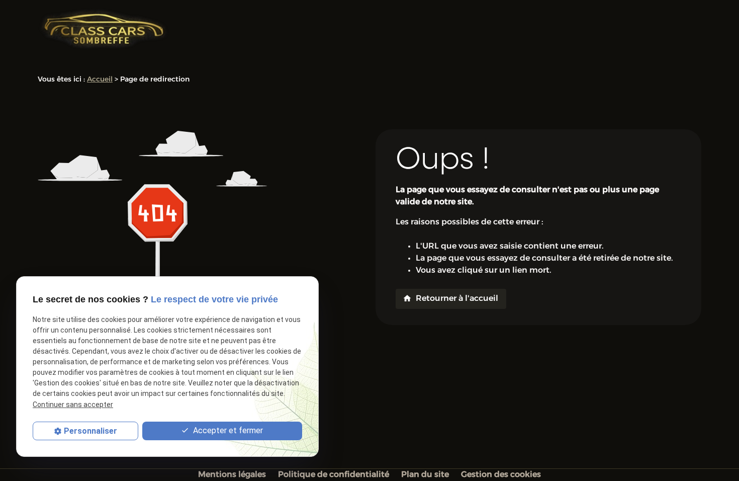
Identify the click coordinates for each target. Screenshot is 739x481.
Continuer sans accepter (73, 404)
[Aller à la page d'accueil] (104, 29)
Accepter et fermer (227, 430)
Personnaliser (90, 431)
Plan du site (425, 475)
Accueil (100, 80)
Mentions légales (232, 475)
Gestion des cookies (501, 475)
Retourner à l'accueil (450, 298)
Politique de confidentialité (333, 475)
